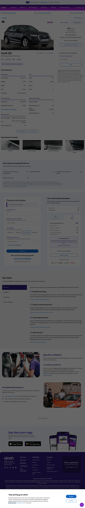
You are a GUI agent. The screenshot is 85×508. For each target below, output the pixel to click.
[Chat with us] (82, 505)
